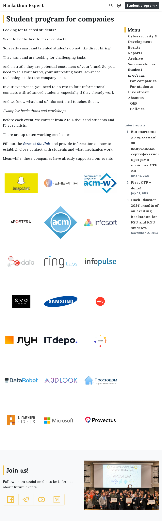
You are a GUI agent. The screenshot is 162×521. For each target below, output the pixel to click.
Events (134, 47)
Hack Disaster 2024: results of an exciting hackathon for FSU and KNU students (144, 216)
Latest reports (134, 125)
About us (136, 97)
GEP (134, 103)
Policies (137, 109)
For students (141, 86)
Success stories (141, 64)
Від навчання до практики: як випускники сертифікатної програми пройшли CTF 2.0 (145, 153)
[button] (10, 499)
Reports (135, 53)
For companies (143, 81)
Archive (135, 58)
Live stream (139, 92)
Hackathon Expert (23, 5)
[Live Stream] (118, 5)
